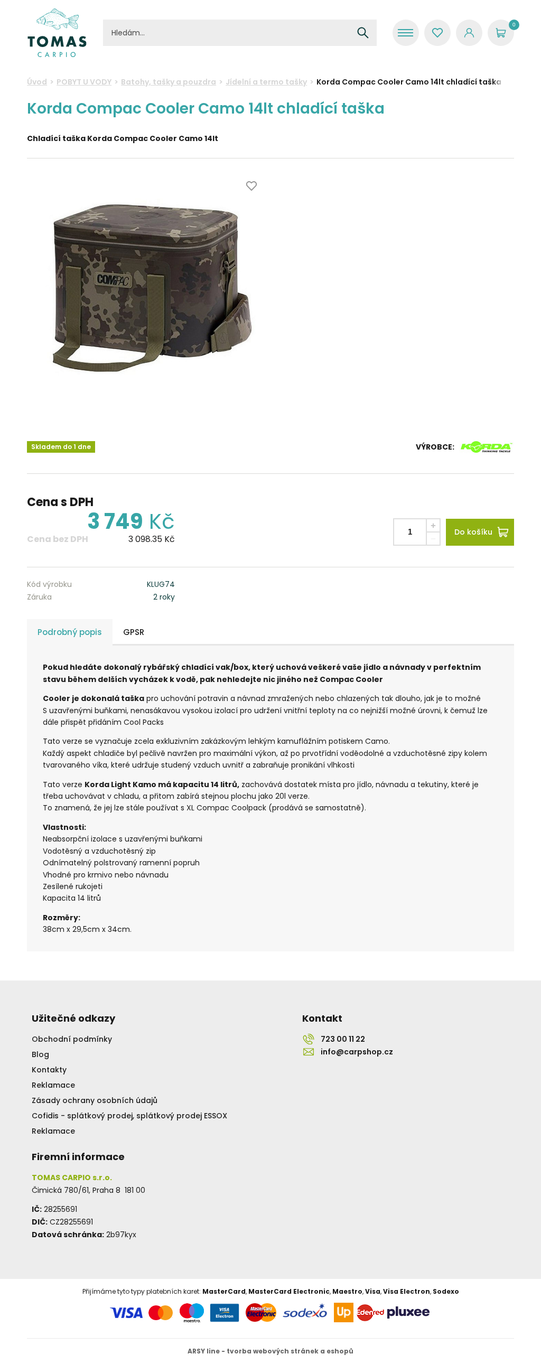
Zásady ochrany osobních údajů (94, 1100)
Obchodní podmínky (72, 1039)
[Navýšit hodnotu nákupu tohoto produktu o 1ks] (433, 525)
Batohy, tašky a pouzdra (168, 82)
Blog (40, 1054)
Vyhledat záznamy (363, 32)
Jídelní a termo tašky (266, 82)
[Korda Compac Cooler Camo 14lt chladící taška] (147, 289)
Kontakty (49, 1069)
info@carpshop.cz (357, 1052)
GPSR (133, 632)
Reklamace (53, 1085)
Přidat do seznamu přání (251, 186)
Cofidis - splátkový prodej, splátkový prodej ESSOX (129, 1115)
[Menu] (406, 32)
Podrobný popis (70, 632)
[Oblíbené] (437, 33)
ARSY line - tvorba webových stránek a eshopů (270, 1351)
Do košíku (473, 532)
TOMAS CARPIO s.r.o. (57, 33)
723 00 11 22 (343, 1039)
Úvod (37, 82)
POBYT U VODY (84, 82)
